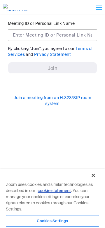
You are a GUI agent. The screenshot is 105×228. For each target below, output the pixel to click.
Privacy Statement (52, 54)
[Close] (93, 175)
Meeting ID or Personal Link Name (41, 23)
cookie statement (54, 190)
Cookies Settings (52, 220)
